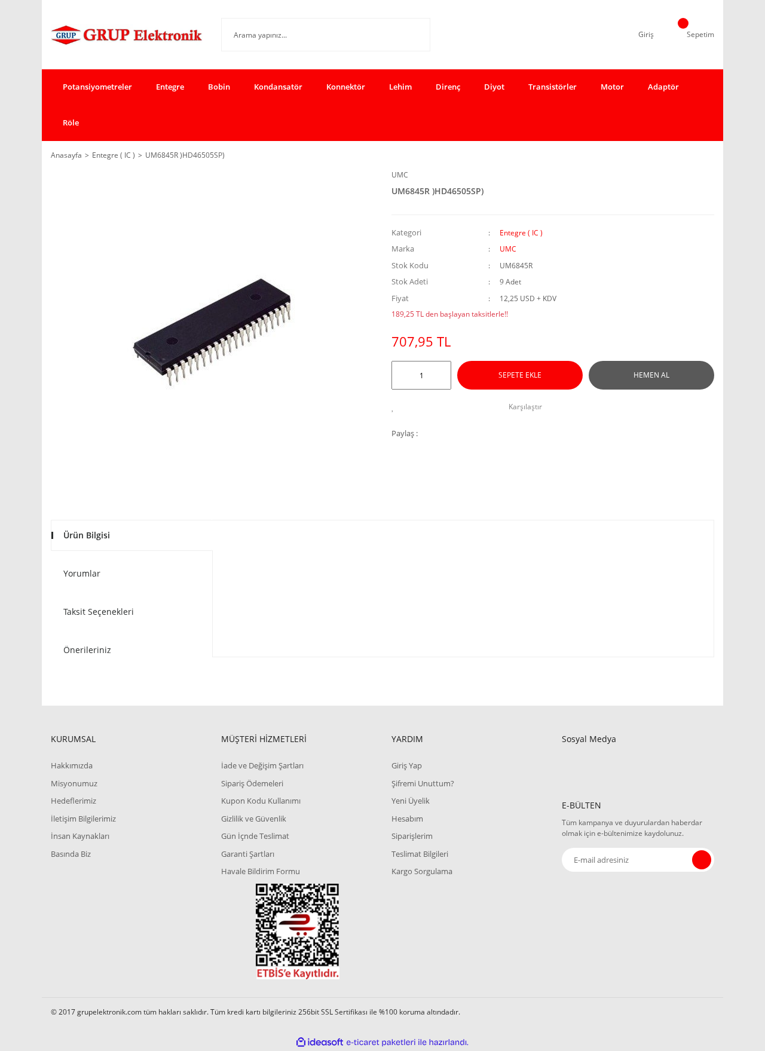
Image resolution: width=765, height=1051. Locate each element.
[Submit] (701, 859)
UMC (399, 175)
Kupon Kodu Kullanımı (261, 800)
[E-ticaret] (381, 1042)
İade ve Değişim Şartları (262, 765)
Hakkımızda (72, 765)
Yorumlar (81, 573)
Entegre (170, 86)
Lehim (400, 86)
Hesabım (407, 818)
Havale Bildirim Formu (260, 871)
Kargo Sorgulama (421, 871)
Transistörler (552, 86)
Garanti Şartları (247, 853)
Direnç (448, 86)
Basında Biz (71, 853)
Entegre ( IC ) (521, 233)
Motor (612, 86)
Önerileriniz (87, 649)
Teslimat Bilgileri (419, 853)
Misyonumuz (74, 783)
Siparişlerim (412, 836)
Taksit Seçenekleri (98, 611)
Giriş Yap (406, 765)
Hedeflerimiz (73, 800)
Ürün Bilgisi (86, 535)
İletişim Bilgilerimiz (83, 818)
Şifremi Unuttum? (422, 783)
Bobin (219, 86)
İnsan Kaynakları (80, 836)
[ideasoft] (320, 1042)
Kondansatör (278, 86)
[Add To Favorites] (395, 407)
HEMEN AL (651, 375)
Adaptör (663, 86)
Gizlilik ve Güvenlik (253, 818)
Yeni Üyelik (410, 800)
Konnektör (345, 86)
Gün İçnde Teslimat (255, 836)
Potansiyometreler (97, 86)
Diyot (494, 86)
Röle (71, 122)
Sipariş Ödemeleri (252, 783)
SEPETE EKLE (519, 375)
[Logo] (127, 34)
